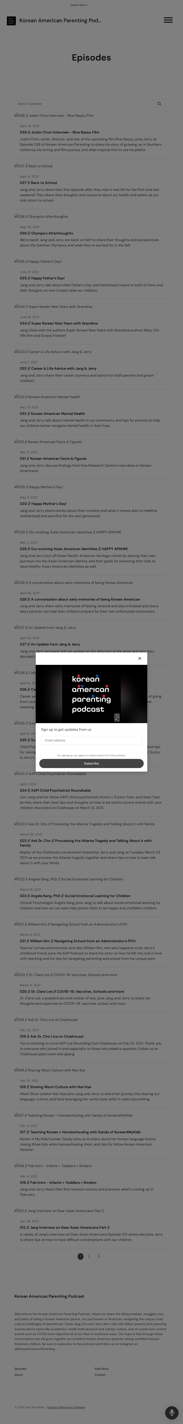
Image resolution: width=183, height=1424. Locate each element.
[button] (139, 658)
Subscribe (91, 763)
